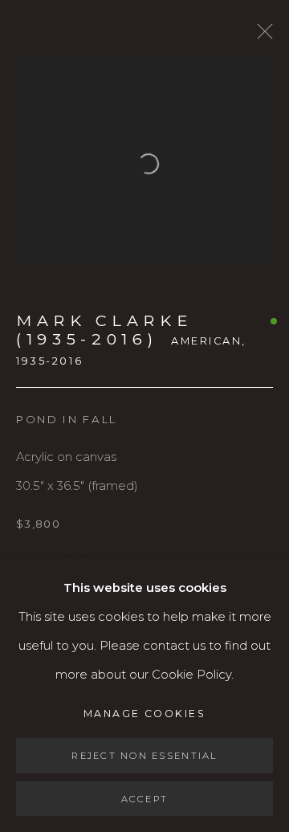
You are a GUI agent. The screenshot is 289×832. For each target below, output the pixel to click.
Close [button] (261, 36)
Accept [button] (145, 798)
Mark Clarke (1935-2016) (104, 330)
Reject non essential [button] (144, 755)
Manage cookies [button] (144, 714)
